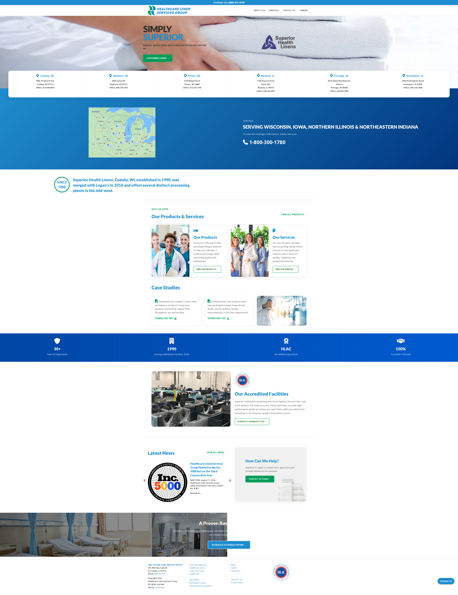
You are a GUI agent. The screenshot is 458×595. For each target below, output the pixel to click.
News (233, 565)
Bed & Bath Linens (197, 583)
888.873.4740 (159, 574)
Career (234, 568)
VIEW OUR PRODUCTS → (207, 269)
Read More (196, 493)
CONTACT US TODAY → (260, 479)
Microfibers (194, 579)
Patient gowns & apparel (200, 586)
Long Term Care (196, 571)
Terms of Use (237, 579)
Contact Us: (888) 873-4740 (229, 2)
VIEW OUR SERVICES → (285, 269)
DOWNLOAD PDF (164, 318)
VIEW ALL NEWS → (217, 452)
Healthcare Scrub (197, 568)
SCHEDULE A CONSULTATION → (229, 544)
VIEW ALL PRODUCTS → (294, 214)
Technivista (159, 587)
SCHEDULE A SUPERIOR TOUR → (252, 421)
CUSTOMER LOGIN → (157, 58)
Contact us (235, 571)
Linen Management (198, 565)
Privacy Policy (237, 582)
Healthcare (194, 574)
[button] (145, 480)
